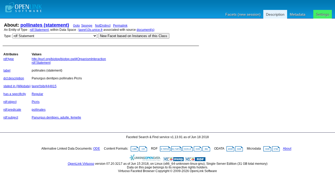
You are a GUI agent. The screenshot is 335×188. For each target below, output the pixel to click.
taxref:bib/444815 (44, 86)
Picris (36, 102)
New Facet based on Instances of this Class (133, 36)
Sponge (86, 25)
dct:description (13, 78)
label (6, 70)
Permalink (120, 25)
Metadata (297, 14)
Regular (37, 94)
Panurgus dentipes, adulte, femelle (56, 117)
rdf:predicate (12, 109)
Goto (76, 25)
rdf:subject (10, 117)
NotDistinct (102, 25)
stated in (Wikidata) (17, 86)
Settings (322, 14)
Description (275, 14)
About (287, 149)
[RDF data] (195, 160)
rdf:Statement (39, 30)
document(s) (145, 30)
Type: (8, 36)
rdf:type (8, 59)
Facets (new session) (243, 14)
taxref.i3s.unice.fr (91, 30)
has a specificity (14, 94)
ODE (96, 149)
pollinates (39, 109)
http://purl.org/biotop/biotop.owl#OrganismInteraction (69, 59)
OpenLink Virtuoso (81, 164)
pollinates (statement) (44, 25)
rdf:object (9, 102)
